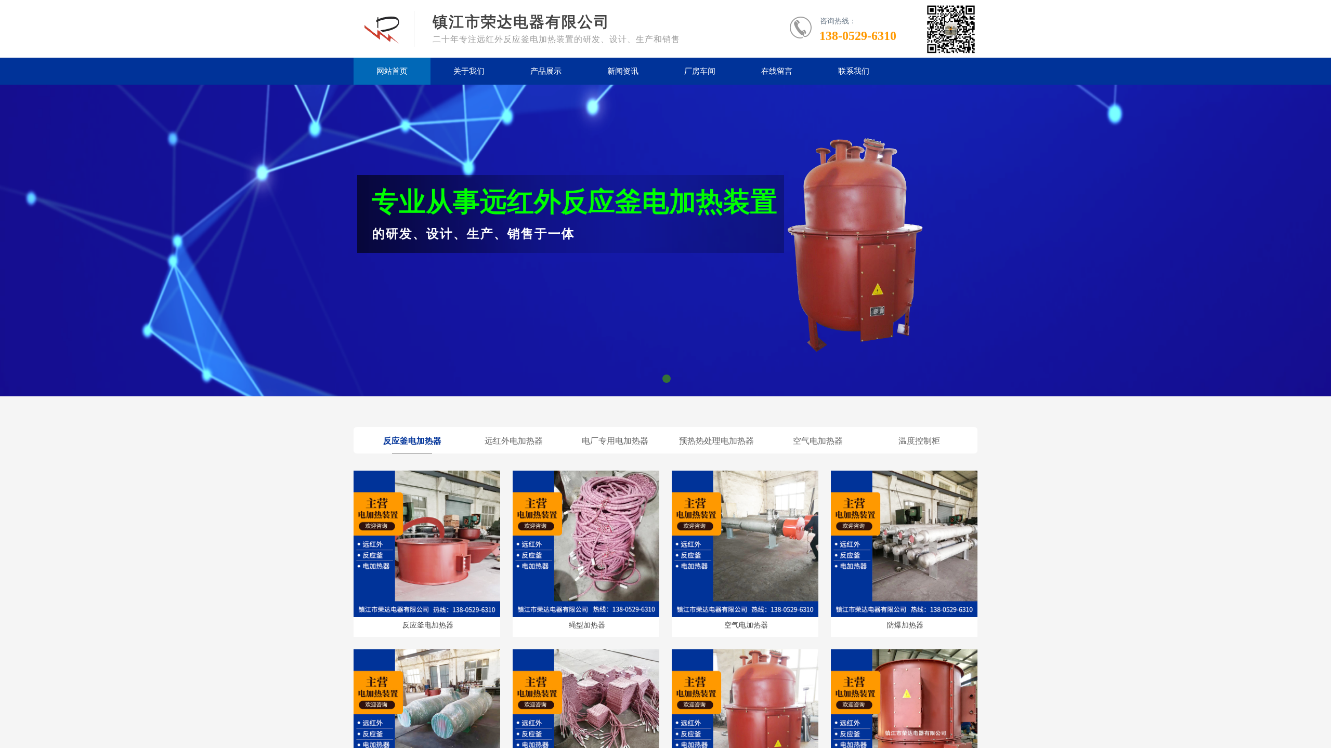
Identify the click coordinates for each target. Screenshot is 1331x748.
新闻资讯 (622, 71)
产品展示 (546, 71)
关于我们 (469, 71)
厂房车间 (699, 71)
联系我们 (853, 71)
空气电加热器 (746, 625)
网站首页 (392, 71)
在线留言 (776, 71)
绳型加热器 (587, 625)
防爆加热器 (905, 625)
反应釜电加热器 (427, 625)
